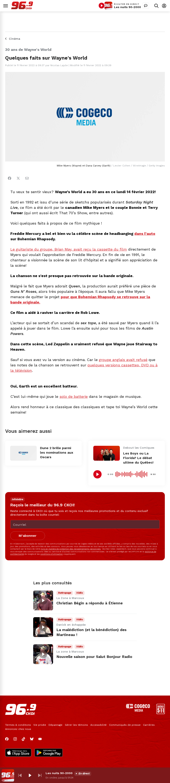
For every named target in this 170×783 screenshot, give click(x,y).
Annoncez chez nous (18, 729)
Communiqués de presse (125, 724)
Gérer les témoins (76, 724)
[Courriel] (27, 178)
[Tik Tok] (23, 739)
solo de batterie (74, 396)
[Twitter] (18, 178)
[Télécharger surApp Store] (18, 753)
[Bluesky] (31, 739)
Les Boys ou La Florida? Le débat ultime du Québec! (138, 457)
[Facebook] (9, 178)
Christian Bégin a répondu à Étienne (89, 603)
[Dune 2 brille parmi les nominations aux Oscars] (23, 453)
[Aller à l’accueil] (22, 8)
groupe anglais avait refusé (123, 359)
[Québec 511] (161, 713)
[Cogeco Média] (138, 710)
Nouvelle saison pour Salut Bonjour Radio (94, 656)
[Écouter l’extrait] (97, 474)
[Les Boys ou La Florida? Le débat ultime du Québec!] (106, 453)
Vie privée (39, 724)
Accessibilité (98, 724)
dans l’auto (144, 233)
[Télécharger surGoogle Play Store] (49, 753)
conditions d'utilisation (51, 554)
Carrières (149, 724)
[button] (20, 775)
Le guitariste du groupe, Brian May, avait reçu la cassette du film (68, 249)
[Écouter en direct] (101, 5)
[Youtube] (40, 739)
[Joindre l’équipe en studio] (146, 5)
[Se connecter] (164, 5)
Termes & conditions (18, 724)
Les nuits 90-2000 (127, 7)
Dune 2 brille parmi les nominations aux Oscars (56, 452)
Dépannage (55, 724)
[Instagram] (15, 739)
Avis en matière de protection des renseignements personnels (71, 549)
